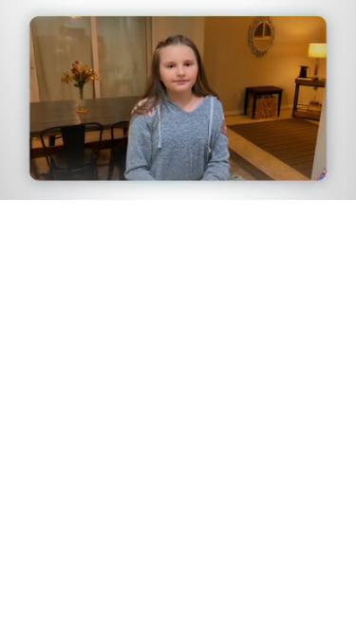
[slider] (178, 158)
